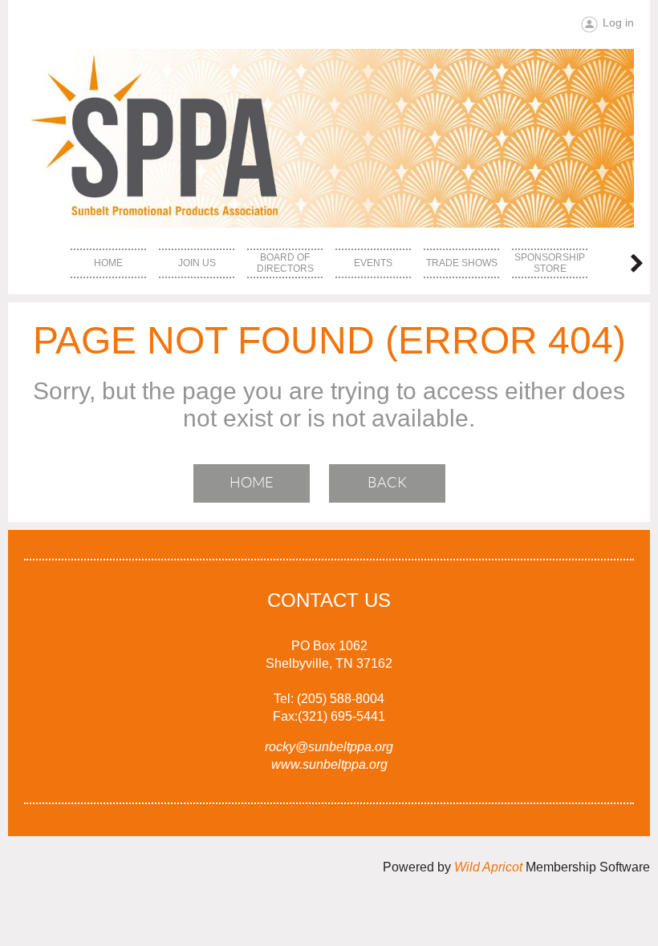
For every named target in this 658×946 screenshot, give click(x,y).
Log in (618, 22)
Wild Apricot (488, 867)
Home (251, 483)
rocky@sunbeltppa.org (329, 747)
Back (387, 483)
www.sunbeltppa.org (329, 764)
